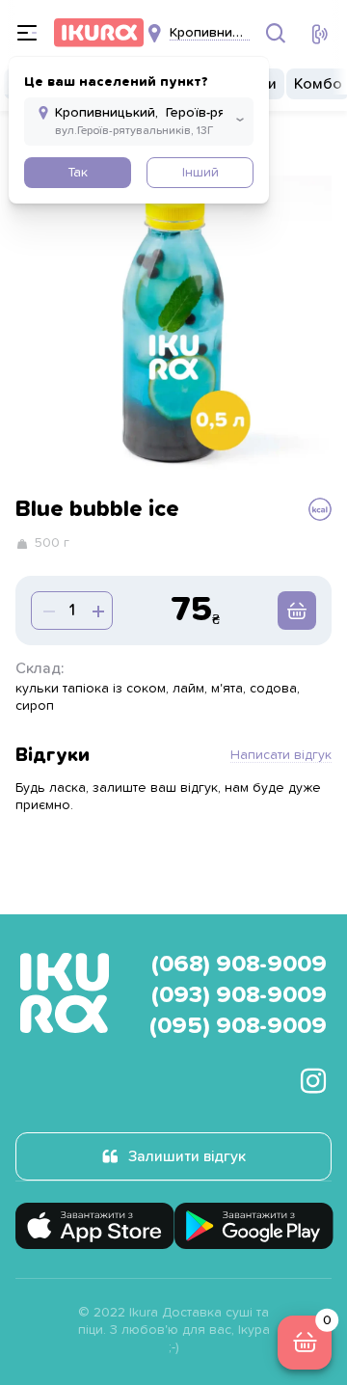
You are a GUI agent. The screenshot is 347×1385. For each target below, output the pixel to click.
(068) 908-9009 (239, 964)
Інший (200, 172)
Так (77, 172)
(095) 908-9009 (238, 1026)
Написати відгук (281, 755)
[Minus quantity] (96, 610)
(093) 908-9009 (239, 995)
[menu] (27, 32)
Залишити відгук (187, 1156)
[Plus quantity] (47, 610)
